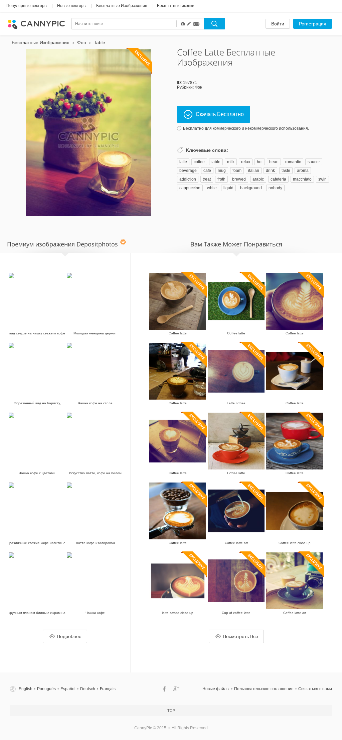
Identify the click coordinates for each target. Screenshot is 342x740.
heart (274, 162)
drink (270, 170)
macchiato (302, 179)
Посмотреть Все (240, 636)
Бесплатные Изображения (121, 5)
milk (230, 162)
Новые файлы (215, 688)
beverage (188, 170)
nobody (275, 188)
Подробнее (69, 636)
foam (236, 170)
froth (221, 179)
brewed (239, 179)
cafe (207, 170)
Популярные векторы (26, 5)
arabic (258, 179)
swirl (322, 179)
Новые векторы (72, 5)
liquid (228, 188)
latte (183, 162)
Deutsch (87, 688)
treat (207, 179)
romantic (293, 162)
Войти (277, 23)
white (212, 188)
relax (245, 162)
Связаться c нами (315, 688)
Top (171, 711)
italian (253, 170)
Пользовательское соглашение (264, 688)
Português (46, 688)
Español (67, 688)
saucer (314, 162)
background (251, 188)
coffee (199, 162)
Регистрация (312, 23)
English (25, 688)
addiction (187, 179)
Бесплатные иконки (175, 5)
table (215, 162)
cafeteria (278, 179)
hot (260, 162)
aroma (303, 170)
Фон (198, 87)
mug (222, 170)
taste (286, 170)
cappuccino (189, 188)
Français (108, 688)
